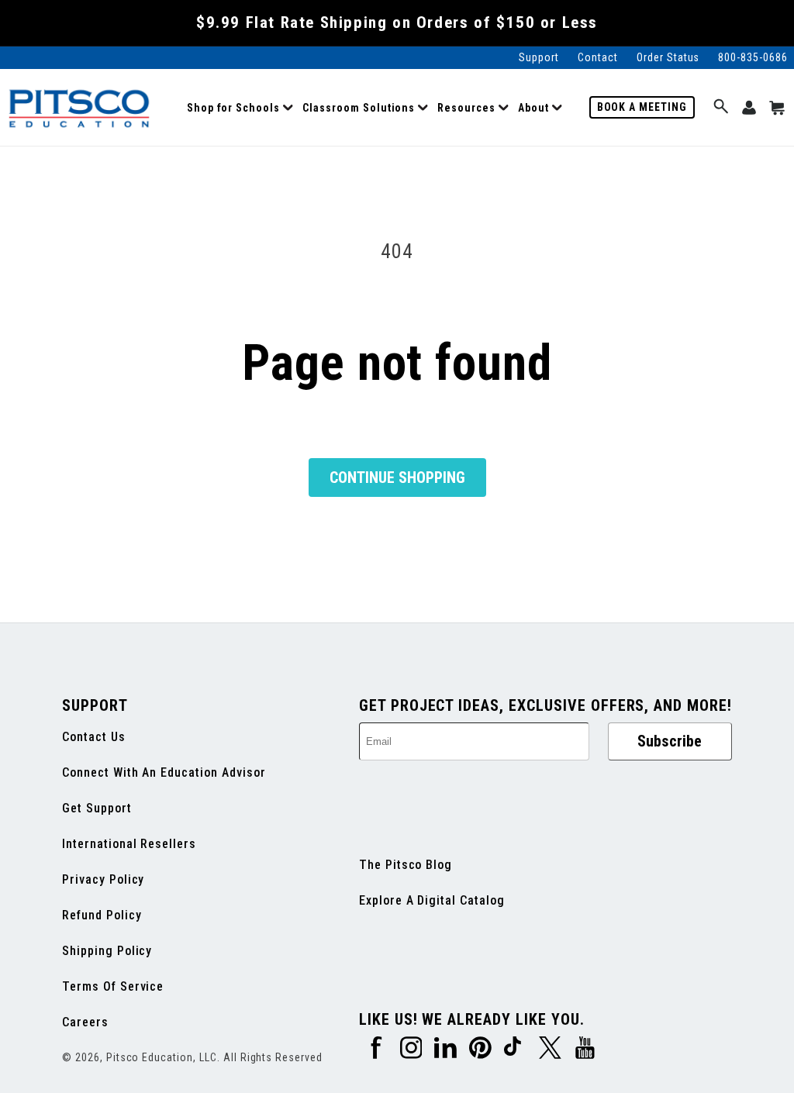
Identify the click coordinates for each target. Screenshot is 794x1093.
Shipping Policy (107, 950)
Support (539, 57)
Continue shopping (397, 477)
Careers (85, 1022)
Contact (598, 57)
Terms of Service (113, 986)
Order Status (668, 57)
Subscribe (669, 741)
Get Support (97, 808)
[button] (240, 108)
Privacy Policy (103, 879)
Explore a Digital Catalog (432, 900)
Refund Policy (101, 915)
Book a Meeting (642, 107)
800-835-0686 (753, 57)
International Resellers (129, 843)
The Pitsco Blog (405, 864)
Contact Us (94, 736)
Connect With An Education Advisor (164, 772)
